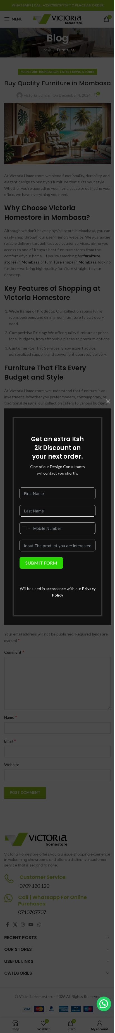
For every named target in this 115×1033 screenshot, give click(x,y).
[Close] (108, 401)
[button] (104, 1004)
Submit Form (41, 562)
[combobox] (26, 528)
